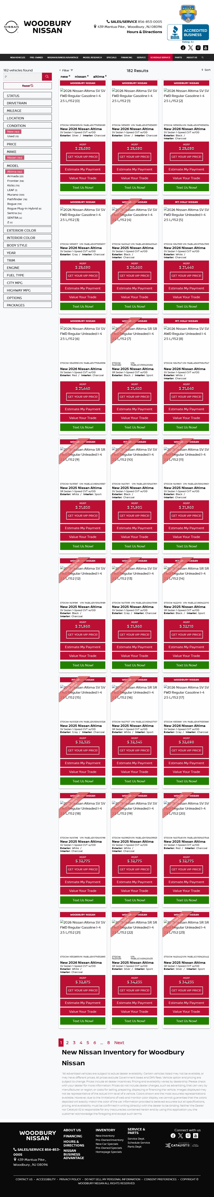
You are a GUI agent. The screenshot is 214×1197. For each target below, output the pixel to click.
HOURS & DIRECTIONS (74, 1143)
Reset (26, 86)
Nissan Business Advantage (74, 1154)
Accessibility (46, 1179)
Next (119, 1043)
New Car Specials (107, 1144)
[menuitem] (28, 131)
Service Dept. (136, 1138)
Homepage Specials (109, 1152)
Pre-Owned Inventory (110, 1140)
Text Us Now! (83, 187)
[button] (17, 57)
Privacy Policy (70, 1179)
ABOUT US (72, 1130)
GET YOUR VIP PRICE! (83, 157)
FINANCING (73, 1136)
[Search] (47, 77)
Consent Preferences (160, 1179)
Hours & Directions (144, 31)
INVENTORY (105, 1130)
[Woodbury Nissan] (38, 26)
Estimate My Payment (83, 169)
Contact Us (24, 1179)
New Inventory (105, 1136)
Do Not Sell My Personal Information (113, 1179)
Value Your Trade (82, 178)
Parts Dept (134, 1146)
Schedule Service (139, 1142)
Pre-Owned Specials (109, 1148)
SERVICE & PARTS (136, 1131)
